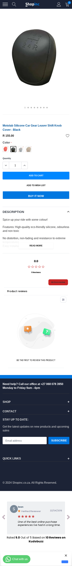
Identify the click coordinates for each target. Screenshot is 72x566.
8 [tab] (47, 107)
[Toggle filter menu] (63, 300)
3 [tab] (31, 107)
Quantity (7, 158)
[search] (14, 4)
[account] (59, 4)
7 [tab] (44, 107)
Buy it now (36, 196)
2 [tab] (28, 107)
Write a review (58, 282)
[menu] (5, 4)
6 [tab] (40, 107)
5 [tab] (37, 107)
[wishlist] (67, 135)
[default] (65, 561)
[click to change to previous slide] (3, 518)
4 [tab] (34, 107)
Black (13, 149)
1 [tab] (25, 107)
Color (7, 142)
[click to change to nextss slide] (68, 518)
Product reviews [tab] (17, 291)
